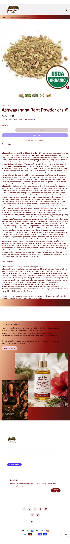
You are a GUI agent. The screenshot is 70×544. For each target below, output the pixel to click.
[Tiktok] (38, 515)
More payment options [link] (35, 140)
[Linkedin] (46, 509)
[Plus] (12, 130)
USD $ (35, 522)
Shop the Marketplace (16, 471)
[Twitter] (30, 509)
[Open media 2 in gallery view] (28, 95)
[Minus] (4, 130)
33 (47, 208)
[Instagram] (40, 509)
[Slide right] (67, 2)
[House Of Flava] (13, 9)
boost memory (25, 201)
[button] (62, 10)
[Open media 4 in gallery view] (42, 95)
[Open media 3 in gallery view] (35, 95)
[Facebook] (24, 509)
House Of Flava (29, 539)
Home (4, 17)
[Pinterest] (32, 515)
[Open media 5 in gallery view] (49, 95)
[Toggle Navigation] (4, 10)
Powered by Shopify (41, 539)
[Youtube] (35, 509)
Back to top (11, 422)
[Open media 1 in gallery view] (21, 95)
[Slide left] (3, 2)
